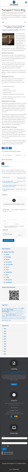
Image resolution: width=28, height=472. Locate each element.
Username (4, 436)
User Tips (12, 308)
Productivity (4, 317)
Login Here (23, 209)
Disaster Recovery (6, 313)
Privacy (18, 318)
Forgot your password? (8, 452)
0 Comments (16, 30)
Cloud (7, 269)
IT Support (18, 151)
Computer (9, 320)
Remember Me (4, 446)
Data (3, 308)
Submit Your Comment (8, 240)
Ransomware (14, 313)
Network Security (5, 320)
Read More (14, 384)
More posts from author (21, 178)
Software (10, 313)
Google (7, 308)
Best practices (15, 29)
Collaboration (4, 315)
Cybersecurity (15, 318)
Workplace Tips (10, 318)
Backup (5, 308)
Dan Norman (22, 29)
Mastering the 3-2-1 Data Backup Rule (20, 155)
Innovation (15, 310)
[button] (25, 22)
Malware (19, 310)
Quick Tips (6, 318)
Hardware (10, 311)
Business (8, 259)
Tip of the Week (9, 264)
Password (3, 441)
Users (20, 315)
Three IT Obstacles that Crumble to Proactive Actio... (9, 155)
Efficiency (21, 311)
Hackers (10, 308)
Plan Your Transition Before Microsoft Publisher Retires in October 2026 (14, 372)
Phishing (24, 318)
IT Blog (7, 277)
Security (6, 151)
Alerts (7, 274)
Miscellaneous (9, 272)
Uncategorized (9, 282)
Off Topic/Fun (9, 279)
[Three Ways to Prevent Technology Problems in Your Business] (8, 39)
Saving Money (18, 313)
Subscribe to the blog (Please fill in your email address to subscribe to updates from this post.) (14, 227)
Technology (12, 151)
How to (7, 267)
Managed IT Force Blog (7, 29)
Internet (21, 310)
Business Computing (18, 308)
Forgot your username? (8, 454)
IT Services (22, 313)
